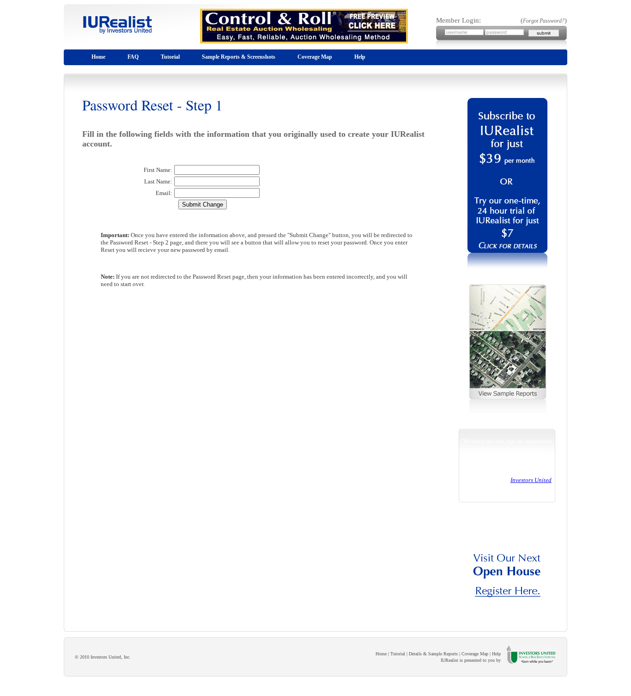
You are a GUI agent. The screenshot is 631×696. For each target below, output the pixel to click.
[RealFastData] (110, 42)
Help (359, 57)
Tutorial (170, 57)
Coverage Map (314, 57)
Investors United (531, 479)
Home (98, 57)
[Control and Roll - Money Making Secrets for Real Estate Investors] (296, 45)
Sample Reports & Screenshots (238, 57)
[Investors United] (507, 608)
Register (12, 692)
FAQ (133, 57)
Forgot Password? (543, 21)
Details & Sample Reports (433, 653)
